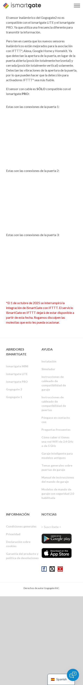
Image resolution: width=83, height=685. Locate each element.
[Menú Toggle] (77, 5)
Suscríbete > (52, 527)
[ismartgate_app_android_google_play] (57, 539)
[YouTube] (60, 569)
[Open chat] (73, 675)
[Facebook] (44, 569)
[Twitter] (52, 569)
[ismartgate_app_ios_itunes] (57, 553)
